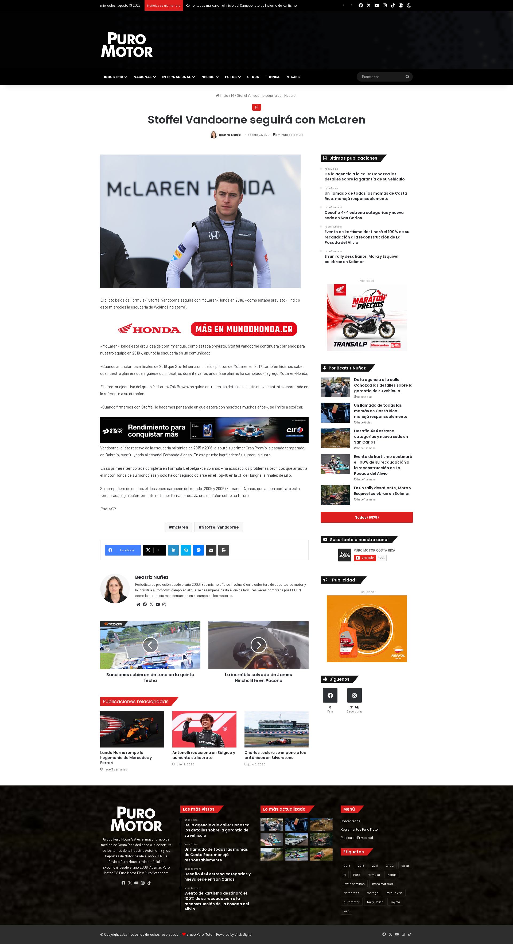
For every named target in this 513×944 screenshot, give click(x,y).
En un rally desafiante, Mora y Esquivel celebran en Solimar (382, 490)
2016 (361, 865)
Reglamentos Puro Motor (360, 829)
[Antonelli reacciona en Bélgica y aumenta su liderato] (204, 729)
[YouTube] (157, 604)
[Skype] (186, 550)
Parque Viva (394, 893)
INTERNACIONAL (176, 76)
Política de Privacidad (357, 837)
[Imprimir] (223, 550)
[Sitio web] (138, 604)
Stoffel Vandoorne (220, 526)
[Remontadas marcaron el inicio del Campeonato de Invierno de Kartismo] (296, 854)
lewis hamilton (354, 883)
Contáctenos (350, 821)
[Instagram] (164, 604)
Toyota (395, 902)
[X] (151, 604)
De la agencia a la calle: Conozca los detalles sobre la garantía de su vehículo (383, 385)
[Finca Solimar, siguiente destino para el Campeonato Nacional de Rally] (321, 854)
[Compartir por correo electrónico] (211, 550)
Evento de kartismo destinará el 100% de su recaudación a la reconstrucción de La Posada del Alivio (383, 465)
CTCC (390, 865)
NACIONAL (143, 76)
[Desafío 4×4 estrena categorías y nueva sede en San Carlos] (335, 438)
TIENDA (273, 76)
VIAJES (293, 76)
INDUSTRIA (113, 76)
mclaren (180, 526)
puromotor (352, 902)
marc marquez (382, 883)
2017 (375, 865)
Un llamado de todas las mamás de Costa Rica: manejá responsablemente (380, 411)
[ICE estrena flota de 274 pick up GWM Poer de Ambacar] (296, 839)
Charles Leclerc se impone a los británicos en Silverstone (275, 755)
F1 (232, 95)
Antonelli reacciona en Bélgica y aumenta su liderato (203, 755)
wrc (346, 911)
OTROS (253, 76)
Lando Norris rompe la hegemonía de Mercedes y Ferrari (126, 757)
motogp (372, 893)
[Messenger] (198, 550)
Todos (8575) (367, 517)
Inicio (223, 95)
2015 (347, 865)
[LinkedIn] (173, 550)
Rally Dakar (375, 902)
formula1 (374, 874)
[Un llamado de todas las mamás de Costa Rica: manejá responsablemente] (335, 413)
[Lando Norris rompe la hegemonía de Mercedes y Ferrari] (132, 729)
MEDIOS (208, 76)
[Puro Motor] (127, 44)
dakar (405, 865)
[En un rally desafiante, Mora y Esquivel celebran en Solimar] (335, 495)
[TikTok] (149, 883)
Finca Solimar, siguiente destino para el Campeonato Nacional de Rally (239, 5)
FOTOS (231, 76)
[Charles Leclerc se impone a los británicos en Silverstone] (276, 729)
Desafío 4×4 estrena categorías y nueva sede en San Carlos (381, 436)
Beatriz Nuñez (230, 134)
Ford (356, 874)
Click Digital (243, 934)
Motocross (351, 893)
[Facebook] (145, 604)
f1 (345, 874)
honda (392, 874)
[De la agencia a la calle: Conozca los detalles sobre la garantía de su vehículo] (335, 387)
